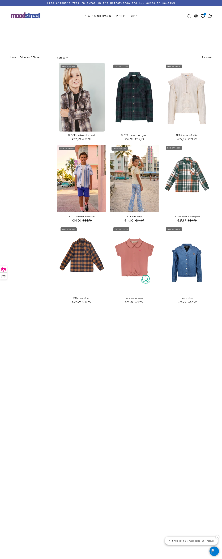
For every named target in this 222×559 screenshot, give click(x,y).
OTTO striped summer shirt (82, 216)
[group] (111, 3)
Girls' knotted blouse (134, 298)
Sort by (61, 57)
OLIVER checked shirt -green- (134, 135)
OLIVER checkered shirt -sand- (82, 135)
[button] (121, 16)
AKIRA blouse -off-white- (187, 135)
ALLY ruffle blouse (134, 216)
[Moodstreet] (32, 16)
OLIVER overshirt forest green (187, 216)
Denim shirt (187, 298)
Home (13, 57)
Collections (24, 57)
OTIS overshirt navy (82, 298)
